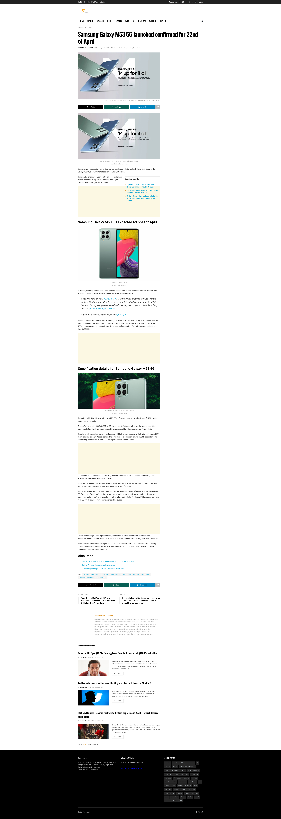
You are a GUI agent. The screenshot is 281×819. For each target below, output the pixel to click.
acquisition (190, 763)
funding (186, 778)
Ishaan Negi (83, 657)
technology (174, 797)
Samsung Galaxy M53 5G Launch (114, 574)
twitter (175, 801)
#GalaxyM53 (109, 298)
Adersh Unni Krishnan (88, 48)
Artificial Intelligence (187, 767)
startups (195, 793)
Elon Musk (194, 774)
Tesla (183, 797)
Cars (127, 21)
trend (197, 797)
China (183, 770)
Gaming (119, 21)
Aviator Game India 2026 (131, 768)
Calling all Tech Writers (93, 2)
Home (80, 27)
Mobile (90, 27)
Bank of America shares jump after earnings (98, 565)
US (181, 801)
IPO (173, 786)
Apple (175, 767)
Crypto (90, 21)
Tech (84, 27)
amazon (167, 767)
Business (175, 770)
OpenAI (183, 789)
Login (201, 2)
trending (167, 801)
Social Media (169, 793)
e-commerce (169, 774)
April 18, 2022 (104, 48)
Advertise (102, 2)
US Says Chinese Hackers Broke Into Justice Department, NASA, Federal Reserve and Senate (142, 198)
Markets (152, 21)
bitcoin (167, 770)
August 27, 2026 (94, 657)
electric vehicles (182, 774)
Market (180, 786)
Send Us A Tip (81, 2)
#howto (175, 763)
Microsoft (168, 789)
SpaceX (179, 793)
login (84, 744)
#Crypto (167, 763)
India (174, 782)
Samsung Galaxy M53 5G (91, 574)
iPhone (167, 786)
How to (163, 21)
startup (187, 793)
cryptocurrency (193, 770)
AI (133, 21)
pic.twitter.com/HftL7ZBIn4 (102, 308)
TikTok (190, 797)
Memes (110, 21)
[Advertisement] (119, 220)
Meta (195, 786)
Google (167, 782)
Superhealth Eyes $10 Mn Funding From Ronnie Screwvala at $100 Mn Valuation (141, 185)
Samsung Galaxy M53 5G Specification (92, 578)
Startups (142, 21)
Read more (117, 673)
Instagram (182, 782)
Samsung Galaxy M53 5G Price (139, 574)
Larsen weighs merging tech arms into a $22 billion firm (103, 568)
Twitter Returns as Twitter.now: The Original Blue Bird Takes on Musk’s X (142, 191)
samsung (191, 789)
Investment (192, 782)
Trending (124, 48)
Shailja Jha (83, 721)
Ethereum (168, 778)
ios (200, 782)
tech (166, 797)
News (82, 21)
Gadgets (100, 21)
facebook (177, 778)
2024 (182, 763)
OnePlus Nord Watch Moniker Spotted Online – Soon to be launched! (108, 561)
